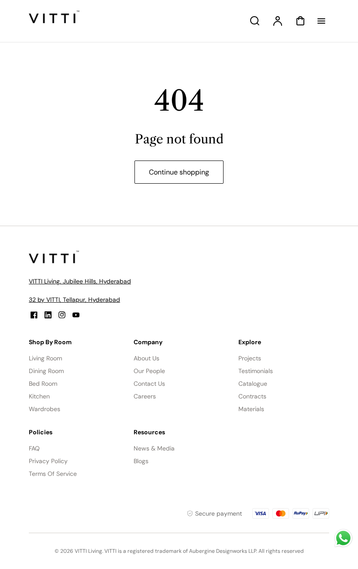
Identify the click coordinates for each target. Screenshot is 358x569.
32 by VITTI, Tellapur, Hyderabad (74, 300)
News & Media (154, 448)
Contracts (252, 396)
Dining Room (46, 371)
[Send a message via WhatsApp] (343, 538)
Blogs (141, 461)
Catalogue (252, 383)
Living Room (45, 358)
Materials (251, 409)
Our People (149, 371)
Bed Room (43, 383)
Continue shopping (179, 172)
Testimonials (255, 371)
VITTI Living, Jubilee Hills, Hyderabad (80, 281)
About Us (146, 358)
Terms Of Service (53, 474)
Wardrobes (44, 409)
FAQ (34, 448)
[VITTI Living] (55, 261)
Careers (145, 396)
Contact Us (149, 383)
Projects (249, 358)
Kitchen (39, 396)
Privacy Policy (48, 461)
